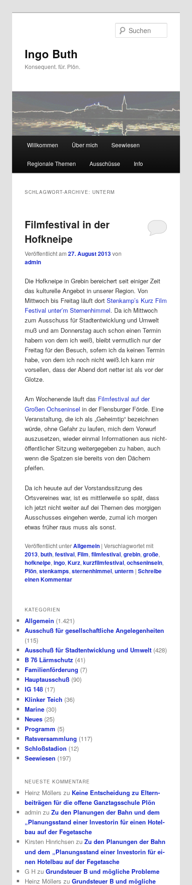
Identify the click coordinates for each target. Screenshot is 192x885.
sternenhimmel (92, 571)
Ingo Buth (51, 54)
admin (33, 262)
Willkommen (42, 145)
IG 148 (34, 689)
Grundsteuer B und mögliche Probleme (102, 871)
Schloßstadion (46, 748)
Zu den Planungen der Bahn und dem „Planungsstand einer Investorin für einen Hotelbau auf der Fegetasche (95, 822)
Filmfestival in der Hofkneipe (67, 231)
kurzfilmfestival (103, 562)
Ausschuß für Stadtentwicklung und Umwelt (88, 649)
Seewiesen (125, 145)
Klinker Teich (43, 699)
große (150, 554)
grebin (131, 554)
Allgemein (86, 546)
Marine (34, 709)
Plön (30, 571)
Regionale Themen (51, 163)
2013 (31, 554)
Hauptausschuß (47, 679)
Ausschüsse (104, 163)
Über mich (85, 145)
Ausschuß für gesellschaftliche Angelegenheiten (94, 630)
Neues (33, 718)
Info (138, 163)
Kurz (74, 562)
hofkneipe (38, 562)
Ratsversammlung (51, 738)
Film (83, 554)
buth (46, 554)
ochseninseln (144, 562)
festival (65, 554)
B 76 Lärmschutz (49, 659)
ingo (59, 562)
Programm (40, 728)
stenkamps (54, 571)
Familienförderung (51, 669)
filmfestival (106, 554)
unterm (124, 571)
